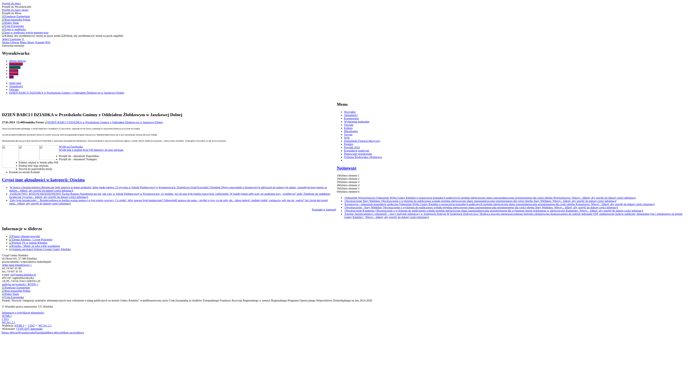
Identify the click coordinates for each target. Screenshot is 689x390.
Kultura (348, 128)
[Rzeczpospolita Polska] (16, 19)
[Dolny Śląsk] (10, 23)
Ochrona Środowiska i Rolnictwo (363, 157)
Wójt (347, 137)
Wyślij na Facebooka (71, 146)
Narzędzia (40, 332)
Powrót (35, 168)
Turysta (348, 134)
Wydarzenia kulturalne (356, 121)
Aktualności (351, 115)
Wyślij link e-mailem (70, 149)
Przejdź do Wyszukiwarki (16, 6)
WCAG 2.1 (8, 322)
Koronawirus (351, 118)
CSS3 (5, 319)
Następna (78, 159)
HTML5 (7, 315)
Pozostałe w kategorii (324, 209)
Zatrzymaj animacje (13, 45)
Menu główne (54, 332)
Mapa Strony (27, 42)
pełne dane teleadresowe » (17, 265)
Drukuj (33, 165)
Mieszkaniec (351, 131)
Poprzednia (79, 156)
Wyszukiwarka (26, 332)
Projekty (348, 144)
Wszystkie (350, 111)
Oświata (348, 124)
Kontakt (39, 42)
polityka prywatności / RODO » (20, 284)
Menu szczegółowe (73, 332)
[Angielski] (92, 35)
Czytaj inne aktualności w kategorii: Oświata (43, 179)
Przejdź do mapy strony (15, 9)
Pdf (38, 162)
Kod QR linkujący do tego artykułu (103, 149)
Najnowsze (347, 168)
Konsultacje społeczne (356, 150)
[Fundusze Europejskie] (16, 16)
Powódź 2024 (352, 147)
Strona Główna (10, 42)
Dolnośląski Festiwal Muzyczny (362, 140)
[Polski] (31, 35)
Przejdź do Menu (11, 13)
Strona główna (9, 332)
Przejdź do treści (11, 3)
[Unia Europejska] (13, 26)
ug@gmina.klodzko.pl (23, 274)
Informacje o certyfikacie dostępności (23, 312)
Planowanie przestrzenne (358, 153)
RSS (47, 42)
